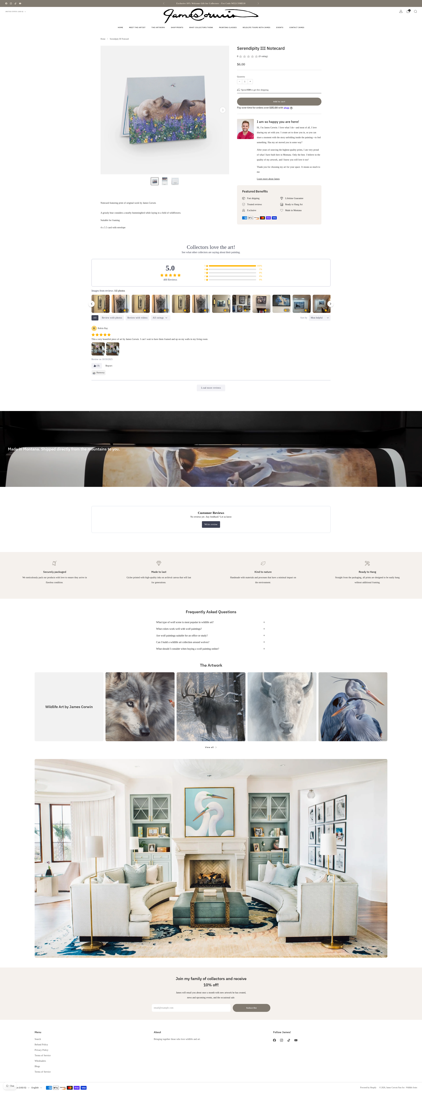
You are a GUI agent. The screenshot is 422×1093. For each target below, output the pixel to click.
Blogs (37, 1066)
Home (120, 27)
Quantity (241, 77)
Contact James (296, 27)
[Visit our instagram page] (11, 3)
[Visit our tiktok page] (15, 3)
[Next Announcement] (258, 3)
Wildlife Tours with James (256, 27)
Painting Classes (228, 27)
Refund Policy (41, 1044)
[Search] (415, 11)
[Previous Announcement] (164, 3)
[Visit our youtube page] (20, 3)
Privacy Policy (41, 1050)
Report (109, 365)
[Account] (401, 11)
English (35, 1087)
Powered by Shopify (368, 1088)
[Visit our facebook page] (6, 3)
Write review (211, 524)
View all (209, 747)
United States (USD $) (14, 11)
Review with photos (112, 318)
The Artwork (158, 27)
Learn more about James (268, 178)
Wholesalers (40, 1061)
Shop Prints (177, 27)
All (95, 318)
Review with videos (137, 318)
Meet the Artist (137, 27)
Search (38, 1039)
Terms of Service (43, 1055)
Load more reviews (211, 388)
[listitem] (211, 3)
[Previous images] (91, 304)
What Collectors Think (201, 27)
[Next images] (330, 304)
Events (279, 27)
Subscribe (251, 1008)
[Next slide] (222, 110)
